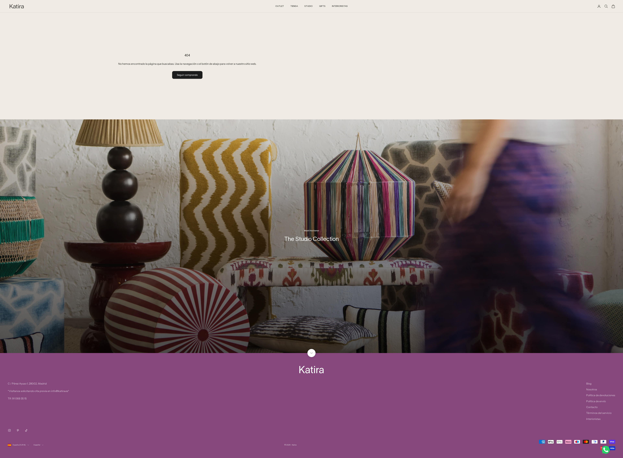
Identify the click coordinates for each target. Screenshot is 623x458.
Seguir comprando (187, 74)
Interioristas (593, 419)
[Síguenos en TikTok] (26, 430)
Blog (589, 383)
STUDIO (308, 6)
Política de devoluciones (600, 395)
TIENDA (294, 6)
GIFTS (322, 6)
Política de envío (596, 401)
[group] (311, 236)
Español (37, 445)
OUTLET (279, 6)
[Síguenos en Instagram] (9, 430)
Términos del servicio (598, 413)
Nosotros (591, 389)
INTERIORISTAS (340, 6)
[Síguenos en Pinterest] (17, 430)
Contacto (592, 407)
